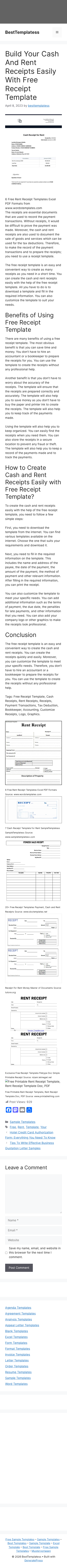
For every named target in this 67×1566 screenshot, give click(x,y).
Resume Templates (18, 1372)
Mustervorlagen (41, 1551)
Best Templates (17, 1543)
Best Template (31, 1547)
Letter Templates (17, 1360)
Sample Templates (22, 1122)
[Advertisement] (33, 1460)
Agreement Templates (20, 1313)
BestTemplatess (22, 32)
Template (32, 1127)
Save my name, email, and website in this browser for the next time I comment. (35, 1252)
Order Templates (16, 1366)
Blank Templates (16, 1331)
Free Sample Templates (19, 1539)
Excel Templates (16, 1337)
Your (43, 1127)
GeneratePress (33, 1560)
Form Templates (16, 1343)
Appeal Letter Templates (22, 1325)
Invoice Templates (17, 1354)
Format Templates (17, 1348)
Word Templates (16, 1384)
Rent (21, 1127)
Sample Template (39, 1543)
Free (13, 1127)
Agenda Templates (18, 1307)
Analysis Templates (18, 1319)
